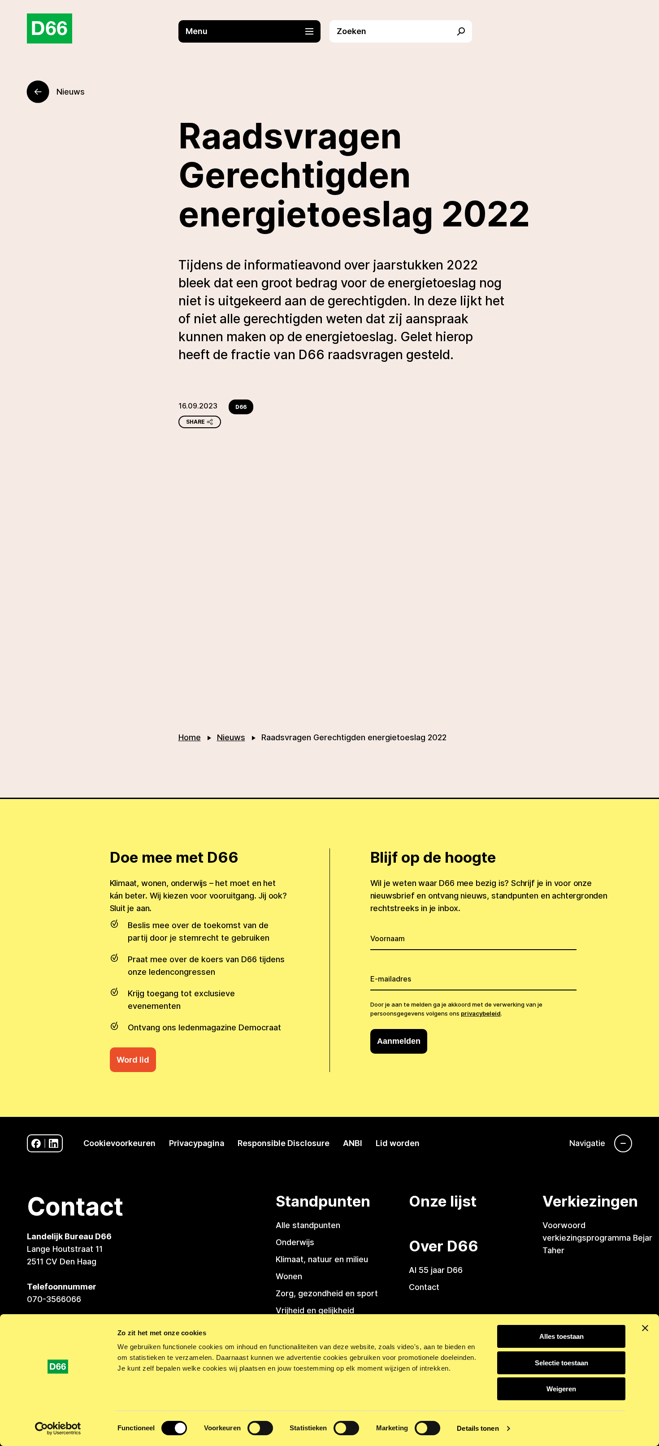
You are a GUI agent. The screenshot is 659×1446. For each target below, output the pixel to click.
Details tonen (478, 1428)
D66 (241, 407)
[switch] (260, 1428)
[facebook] (36, 1143)
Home (189, 737)
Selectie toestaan (561, 1363)
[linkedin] (53, 1143)
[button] (254, 31)
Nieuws (231, 737)
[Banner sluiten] (645, 1328)
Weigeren (561, 1389)
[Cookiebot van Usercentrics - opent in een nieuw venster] (58, 1428)
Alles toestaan (561, 1336)
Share (195, 421)
